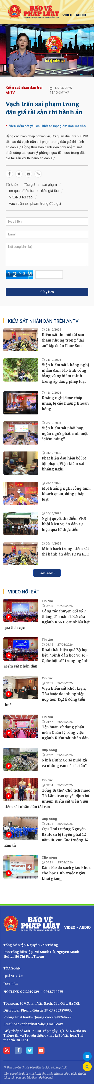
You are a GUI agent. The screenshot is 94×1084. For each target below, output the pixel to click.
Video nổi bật (23, 592)
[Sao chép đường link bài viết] (38, 174)
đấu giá (29, 184)
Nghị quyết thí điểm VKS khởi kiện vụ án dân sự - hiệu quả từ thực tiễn (64, 524)
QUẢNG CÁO (13, 976)
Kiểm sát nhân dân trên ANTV (24, 90)
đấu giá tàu (50, 191)
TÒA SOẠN (12, 968)
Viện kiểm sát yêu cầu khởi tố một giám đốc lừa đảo (47, 126)
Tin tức (47, 601)
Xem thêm (47, 573)
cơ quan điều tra (21, 191)
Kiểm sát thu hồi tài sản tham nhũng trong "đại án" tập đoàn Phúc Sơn (63, 340)
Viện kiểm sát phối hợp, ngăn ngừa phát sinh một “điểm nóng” (65, 433)
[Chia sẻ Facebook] (9, 174)
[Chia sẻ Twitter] (19, 174)
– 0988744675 (51, 992)
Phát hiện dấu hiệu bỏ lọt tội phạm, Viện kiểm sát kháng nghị (64, 463)
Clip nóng (49, 750)
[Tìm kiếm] (87, 1067)
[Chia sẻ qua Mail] (28, 174)
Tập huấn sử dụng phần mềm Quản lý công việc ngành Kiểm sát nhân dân (65, 732)
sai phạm (49, 184)
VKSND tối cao (21, 197)
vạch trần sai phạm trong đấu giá (35, 203)
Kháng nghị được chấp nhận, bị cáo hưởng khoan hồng (65, 403)
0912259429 (29, 992)
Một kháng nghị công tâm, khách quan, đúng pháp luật (66, 494)
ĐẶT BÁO (10, 984)
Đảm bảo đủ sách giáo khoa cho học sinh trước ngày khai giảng (66, 873)
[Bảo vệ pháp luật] (47, 12)
